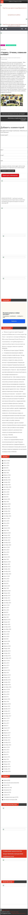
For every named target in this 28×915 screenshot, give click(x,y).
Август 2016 (7, 747)
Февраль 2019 (7, 675)
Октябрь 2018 (7, 684)
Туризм (5, 794)
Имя (2, 149)
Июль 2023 (6, 549)
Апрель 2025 (7, 499)
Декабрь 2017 (7, 708)
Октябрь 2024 (7, 513)
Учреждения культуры (11, 45)
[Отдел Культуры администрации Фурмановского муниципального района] (14, 11)
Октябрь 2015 (7, 771)
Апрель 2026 (7, 470)
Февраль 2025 (7, 504)
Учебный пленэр (8, 437)
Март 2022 (6, 588)
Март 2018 (6, 701)
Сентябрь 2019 (7, 658)
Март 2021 (6, 617)
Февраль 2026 (7, 475)
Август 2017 (7, 718)
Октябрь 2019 (7, 655)
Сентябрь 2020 (7, 629)
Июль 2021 (6, 607)
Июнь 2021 (6, 610)
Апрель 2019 (7, 670)
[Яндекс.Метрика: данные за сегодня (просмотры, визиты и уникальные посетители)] (5, 910)
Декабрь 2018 (7, 679)
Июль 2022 (6, 578)
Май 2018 (6, 696)
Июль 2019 (6, 663)
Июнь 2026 (6, 465)
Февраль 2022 (7, 590)
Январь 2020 (7, 648)
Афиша (5, 780)
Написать (14, 321)
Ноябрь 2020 (7, 624)
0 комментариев (4, 59)
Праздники (6, 790)
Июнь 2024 (6, 523)
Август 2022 (7, 576)
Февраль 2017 (7, 732)
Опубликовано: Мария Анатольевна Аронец (11, 57)
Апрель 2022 (7, 585)
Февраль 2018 (7, 704)
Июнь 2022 (6, 581)
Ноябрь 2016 (7, 740)
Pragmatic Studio (14, 911)
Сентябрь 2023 (7, 545)
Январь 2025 (7, 506)
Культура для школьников (10, 782)
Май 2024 (6, 525)
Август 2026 (7, 460)
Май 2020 (6, 638)
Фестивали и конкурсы (9, 799)
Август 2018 (7, 689)
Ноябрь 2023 (7, 540)
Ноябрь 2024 (7, 511)
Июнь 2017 (6, 723)
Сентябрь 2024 (7, 516)
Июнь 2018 (6, 694)
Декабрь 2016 (7, 737)
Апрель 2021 (7, 614)
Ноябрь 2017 (7, 711)
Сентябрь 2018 (7, 687)
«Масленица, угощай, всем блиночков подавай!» (17, 119)
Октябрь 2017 (7, 713)
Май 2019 (6, 667)
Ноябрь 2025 (7, 482)
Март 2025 (6, 501)
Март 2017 (6, 730)
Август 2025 (7, 489)
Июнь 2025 (6, 494)
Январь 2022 (7, 593)
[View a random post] (25, 29)
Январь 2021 (7, 622)
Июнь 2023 (6, 552)
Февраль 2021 (7, 619)
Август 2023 (7, 547)
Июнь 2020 (6, 636)
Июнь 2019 (6, 665)
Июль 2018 (6, 691)
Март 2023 (6, 559)
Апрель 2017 (7, 728)
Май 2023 (6, 554)
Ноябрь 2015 (7, 769)
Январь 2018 (7, 706)
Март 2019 (6, 672)
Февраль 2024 (7, 532)
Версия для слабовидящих (10, 175)
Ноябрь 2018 (7, 682)
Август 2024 (7, 518)
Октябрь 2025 (7, 484)
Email (2, 155)
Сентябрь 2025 (7, 487)
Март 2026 (6, 472)
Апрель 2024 (7, 528)
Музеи (5, 785)
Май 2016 (6, 754)
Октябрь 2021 (7, 600)
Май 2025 (6, 496)
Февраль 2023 (7, 561)
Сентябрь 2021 (7, 602)
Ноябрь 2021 (7, 598)
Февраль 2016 (7, 761)
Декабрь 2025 (7, 479)
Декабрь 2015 (7, 766)
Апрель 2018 (7, 699)
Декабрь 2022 (7, 566)
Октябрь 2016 (7, 742)
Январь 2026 (7, 477)
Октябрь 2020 (7, 626)
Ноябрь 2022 (7, 569)
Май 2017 (6, 725)
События (6, 792)
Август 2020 (7, 631)
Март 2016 (6, 759)
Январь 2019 (7, 677)
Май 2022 (6, 583)
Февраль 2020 (7, 646)
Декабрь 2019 (7, 651)
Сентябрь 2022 (7, 573)
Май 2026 (6, 467)
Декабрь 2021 (7, 595)
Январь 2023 (7, 564)
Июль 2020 (6, 634)
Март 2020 (6, 643)
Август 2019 (7, 660)
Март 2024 (6, 530)
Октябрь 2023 (7, 542)
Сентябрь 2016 (7, 744)
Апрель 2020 (7, 641)
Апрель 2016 (7, 757)
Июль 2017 (6, 720)
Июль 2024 (6, 520)
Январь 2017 (7, 735)
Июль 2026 (6, 463)
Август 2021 (7, 605)
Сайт (2, 160)
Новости (3, 45)
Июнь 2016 (6, 752)
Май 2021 (6, 612)
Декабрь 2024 (7, 508)
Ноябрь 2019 (7, 653)
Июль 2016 (6, 749)
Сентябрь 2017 (7, 716)
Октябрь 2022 (7, 571)
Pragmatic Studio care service (18, 913)
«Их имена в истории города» (11, 350)
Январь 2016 (7, 764)
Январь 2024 (7, 535)
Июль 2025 (6, 492)
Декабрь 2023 (7, 537)
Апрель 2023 (7, 557)
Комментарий (4, 135)
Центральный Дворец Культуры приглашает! (13, 113)
